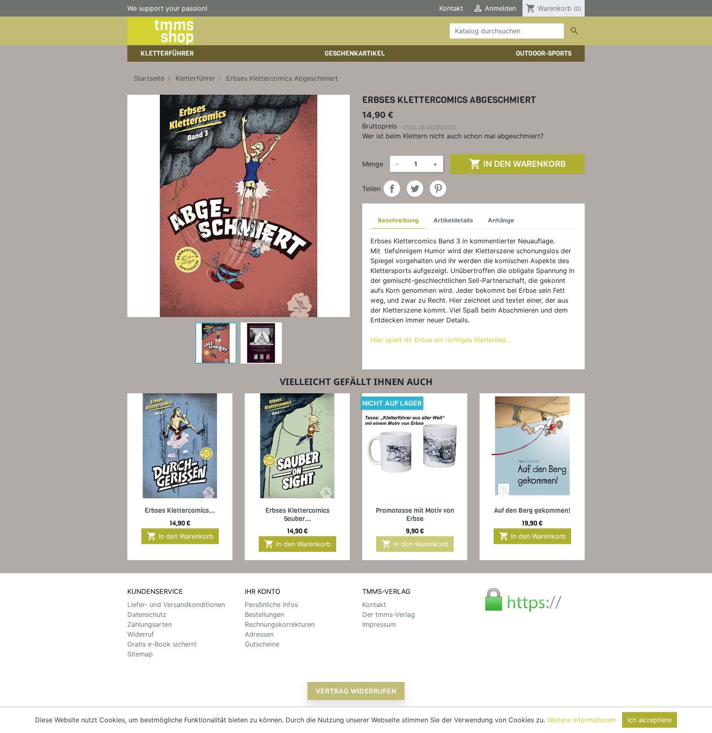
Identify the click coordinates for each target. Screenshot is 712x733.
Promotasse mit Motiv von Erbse (415, 514)
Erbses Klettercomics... (180, 510)
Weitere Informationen (581, 720)
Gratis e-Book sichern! (162, 644)
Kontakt (451, 8)
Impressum (379, 624)
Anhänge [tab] (501, 220)
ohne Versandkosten (430, 126)
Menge (372, 164)
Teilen (392, 188)
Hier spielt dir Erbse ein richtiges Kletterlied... (440, 340)
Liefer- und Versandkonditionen (176, 604)
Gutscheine (262, 644)
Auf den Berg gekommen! (532, 510)
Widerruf (140, 634)
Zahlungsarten (149, 624)
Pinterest (438, 188)
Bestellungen (264, 614)
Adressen (259, 634)
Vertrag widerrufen (356, 691)
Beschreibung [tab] (398, 220)
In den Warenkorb (517, 164)
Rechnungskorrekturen (280, 624)
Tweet (415, 188)
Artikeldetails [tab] (453, 220)
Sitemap (140, 654)
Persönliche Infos (271, 604)
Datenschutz (146, 614)
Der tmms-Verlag (388, 614)
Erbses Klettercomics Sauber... (297, 514)
